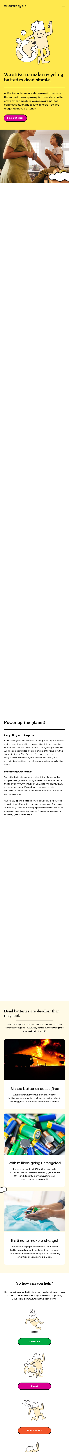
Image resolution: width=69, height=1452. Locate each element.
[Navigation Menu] (63, 6)
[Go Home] (15, 6)
